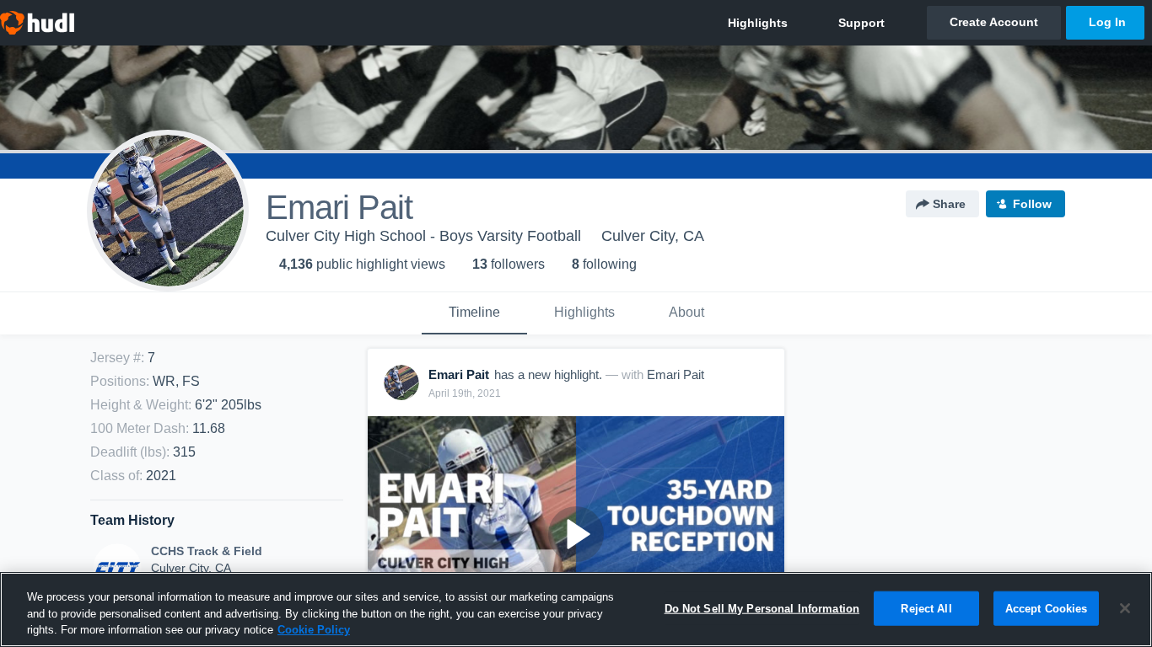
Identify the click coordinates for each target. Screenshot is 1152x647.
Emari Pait (675, 374)
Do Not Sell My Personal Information (762, 608)
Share (949, 204)
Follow (1032, 204)
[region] (576, 609)
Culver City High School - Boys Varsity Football (423, 235)
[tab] (474, 313)
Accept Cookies (1046, 608)
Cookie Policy (313, 629)
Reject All (926, 608)
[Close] (1125, 608)
